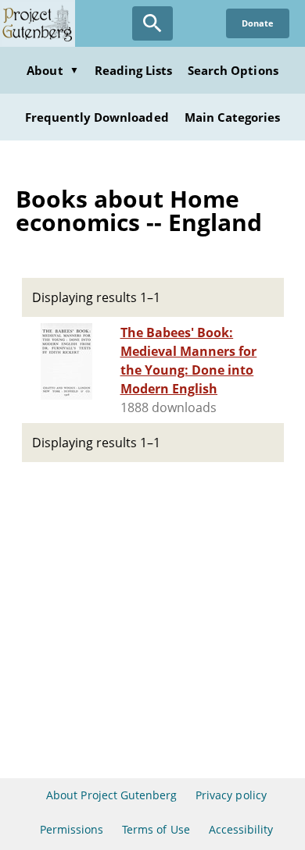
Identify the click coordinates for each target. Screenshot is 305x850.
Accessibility (241, 829)
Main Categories (233, 117)
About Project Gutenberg (111, 795)
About (52, 70)
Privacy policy (231, 795)
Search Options (233, 70)
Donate (258, 23)
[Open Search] (152, 23)
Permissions (71, 829)
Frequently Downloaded (97, 117)
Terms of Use (155, 829)
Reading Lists (134, 70)
